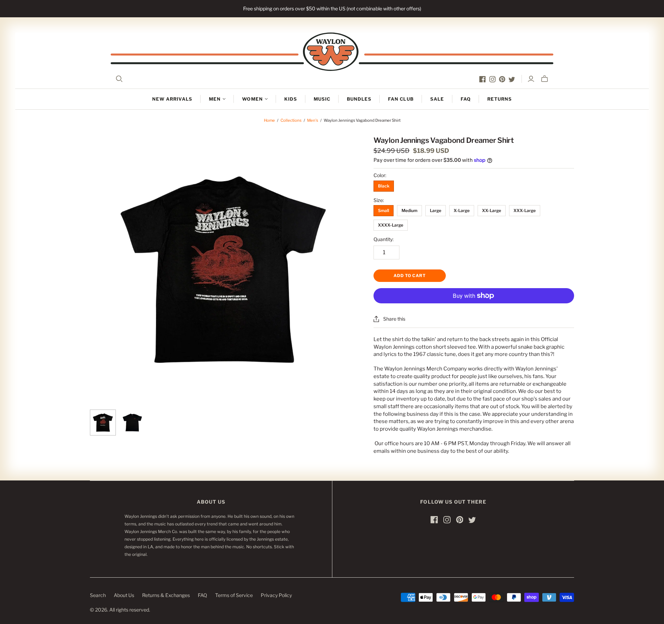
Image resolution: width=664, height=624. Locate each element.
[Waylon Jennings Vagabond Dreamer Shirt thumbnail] (103, 422)
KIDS (290, 99)
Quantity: (384, 239)
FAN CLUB (400, 99)
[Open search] (119, 78)
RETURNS (499, 99)
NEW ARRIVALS (172, 99)
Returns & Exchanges (166, 595)
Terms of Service (234, 595)
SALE (437, 99)
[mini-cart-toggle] (544, 79)
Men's (312, 120)
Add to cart (410, 275)
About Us (124, 595)
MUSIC (322, 99)
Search (98, 595)
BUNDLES (359, 99)
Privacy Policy (276, 595)
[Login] (531, 79)
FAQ (466, 99)
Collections (291, 120)
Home (269, 120)
